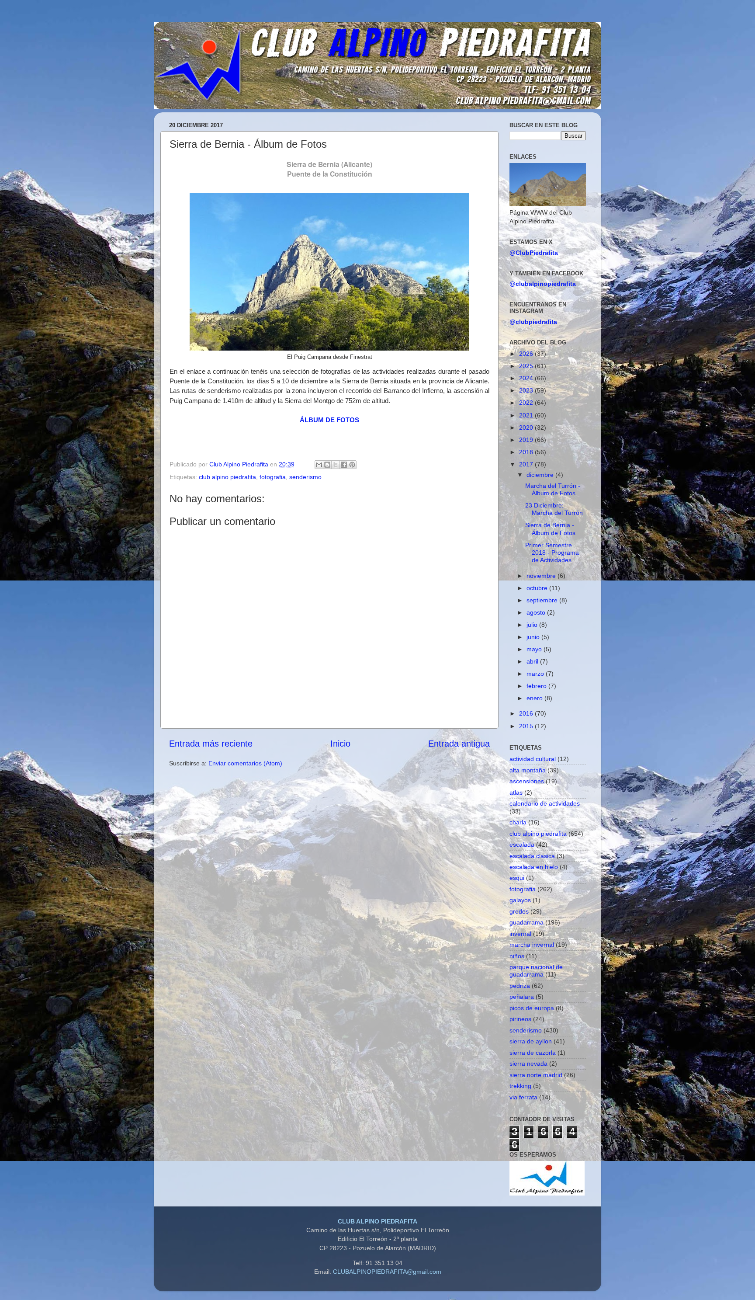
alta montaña (527, 770)
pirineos (520, 1018)
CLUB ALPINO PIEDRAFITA (377, 1221)
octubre (537, 587)
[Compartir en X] (335, 464)
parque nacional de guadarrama (536, 970)
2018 (527, 451)
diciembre (540, 474)
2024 (527, 378)
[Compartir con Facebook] (343, 464)
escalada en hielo (533, 866)
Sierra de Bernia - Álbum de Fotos (550, 528)
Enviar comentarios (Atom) (245, 763)
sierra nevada (528, 1063)
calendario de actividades (544, 803)
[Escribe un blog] (327, 464)
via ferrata (523, 1097)
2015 (527, 726)
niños (516, 955)
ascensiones (526, 781)
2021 (527, 415)
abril (533, 661)
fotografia (273, 476)
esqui (516, 877)
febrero (537, 685)
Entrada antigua (459, 743)
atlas (516, 792)
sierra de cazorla (532, 1052)
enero (535, 698)
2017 (527, 464)
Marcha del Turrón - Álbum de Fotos (552, 489)
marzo (536, 673)
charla (517, 822)
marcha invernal (531, 944)
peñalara (521, 996)
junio (533, 636)
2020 (527, 427)
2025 (527, 365)
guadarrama (526, 922)
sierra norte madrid (535, 1074)
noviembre (542, 575)
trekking (520, 1085)
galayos (520, 900)
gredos (519, 911)
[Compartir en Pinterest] (352, 464)
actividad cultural (532, 758)
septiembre (542, 600)
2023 (527, 390)
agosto (536, 612)
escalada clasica (532, 855)
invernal (520, 933)
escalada (521, 844)
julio (532, 624)
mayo (535, 649)
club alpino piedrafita (227, 476)
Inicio (340, 743)
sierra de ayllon (530, 1041)
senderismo (305, 476)
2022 (527, 402)
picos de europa (531, 1008)
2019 (527, 439)
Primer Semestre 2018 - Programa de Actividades (552, 553)
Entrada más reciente (211, 743)
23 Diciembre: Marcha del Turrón (554, 509)
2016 (527, 713)
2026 (527, 353)
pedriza (519, 985)
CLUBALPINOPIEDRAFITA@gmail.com (387, 1271)
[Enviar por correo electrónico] (319, 464)
